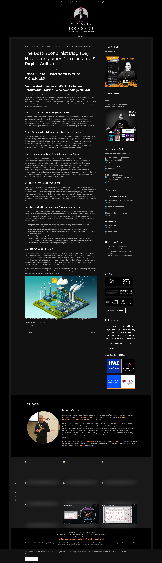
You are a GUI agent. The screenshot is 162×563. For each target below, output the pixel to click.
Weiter (92, 333)
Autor (110, 2)
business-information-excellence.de (91, 539)
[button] (81, 36)
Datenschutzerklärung (33, 554)
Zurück (29, 333)
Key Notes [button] (104, 2)
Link (108, 162)
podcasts (116, 441)
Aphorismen (88, 2)
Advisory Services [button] (61, 2)
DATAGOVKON (79, 446)
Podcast (96, 2)
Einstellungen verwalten (64, 559)
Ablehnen (45, 559)
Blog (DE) (71, 2)
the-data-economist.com (67, 539)
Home (52, 2)
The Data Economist (87, 417)
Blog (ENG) (79, 2)
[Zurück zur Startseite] (81, 20)
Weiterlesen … (111, 348)
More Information (114, 93)
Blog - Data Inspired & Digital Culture (65, 69)
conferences (90, 441)
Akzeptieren (31, 559)
